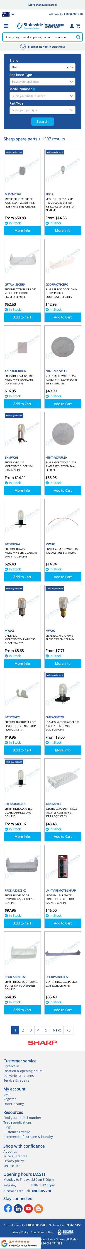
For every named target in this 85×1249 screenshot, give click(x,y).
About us (10, 1151)
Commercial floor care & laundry (28, 1136)
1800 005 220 (41, 1191)
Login (7, 1094)
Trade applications (17, 1122)
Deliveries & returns (18, 1075)
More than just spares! (42, 5)
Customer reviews (17, 1132)
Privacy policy (13, 1161)
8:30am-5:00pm (42, 1179)
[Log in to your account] (72, 26)
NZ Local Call (65, 1225)
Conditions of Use (42, 1232)
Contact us (11, 1066)
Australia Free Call (24, 1225)
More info (22, 230)
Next (57, 1030)
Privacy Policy (20, 1232)
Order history (13, 1104)
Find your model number (22, 1117)
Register (9, 1099)
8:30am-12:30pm (43, 1185)
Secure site (11, 1165)
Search (42, 121)
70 (68, 1030)
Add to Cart (22, 317)
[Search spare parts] (78, 37)
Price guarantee (15, 1156)
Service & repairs (16, 1080)
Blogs (7, 1127)
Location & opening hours (22, 1071)
